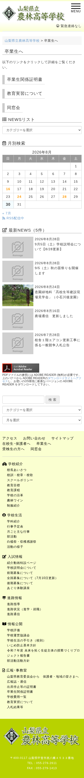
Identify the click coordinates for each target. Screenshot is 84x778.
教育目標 (13, 485)
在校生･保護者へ (16, 444)
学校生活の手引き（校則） (26, 640)
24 (19, 197)
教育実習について (24, 93)
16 (8, 189)
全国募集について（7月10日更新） (32, 578)
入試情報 (15, 557)
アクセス (9, 438)
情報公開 (15, 624)
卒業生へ (43, 444)
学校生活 (14, 515)
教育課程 (13, 490)
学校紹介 (15, 464)
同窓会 (13, 107)
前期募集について (20, 573)
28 (65, 197)
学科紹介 (13, 521)
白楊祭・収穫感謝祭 (21, 541)
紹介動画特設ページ (21, 563)
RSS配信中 (14, 218)
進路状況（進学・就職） (25, 609)
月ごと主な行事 (18, 531)
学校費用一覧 (17, 697)
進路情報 (14, 598)
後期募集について (20, 583)
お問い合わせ (34, 438)
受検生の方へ (13, 449)
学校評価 (13, 630)
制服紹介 (13, 505)
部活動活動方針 (18, 660)
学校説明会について (21, 567)
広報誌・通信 (17, 681)
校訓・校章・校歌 (20, 475)
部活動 (12, 536)
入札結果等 (15, 707)
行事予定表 (15, 526)
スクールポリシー (20, 480)
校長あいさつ (17, 470)
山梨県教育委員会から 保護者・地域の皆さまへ (43, 676)
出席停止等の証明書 (21, 687)
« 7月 (6, 213)
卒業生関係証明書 (24, 79)
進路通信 (13, 614)
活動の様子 (15, 546)
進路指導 (13, 604)
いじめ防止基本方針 (21, 645)
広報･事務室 (16, 670)
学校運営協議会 (18, 635)
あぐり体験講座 (18, 588)
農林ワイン (15, 500)
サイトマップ (62, 438)
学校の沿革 (15, 495)
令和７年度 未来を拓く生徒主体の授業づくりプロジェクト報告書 (43, 653)
